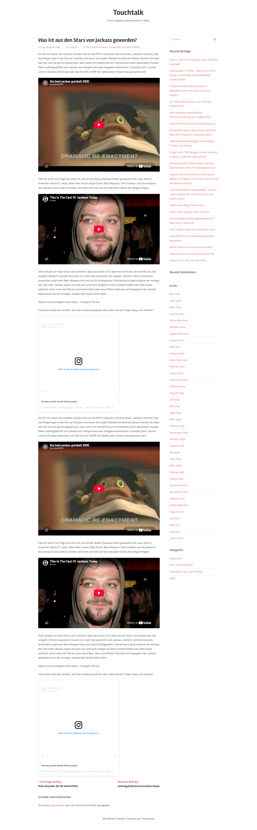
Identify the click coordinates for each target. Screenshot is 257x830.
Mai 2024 (175, 346)
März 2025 (175, 307)
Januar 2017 (176, 538)
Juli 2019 (175, 399)
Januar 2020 (177, 373)
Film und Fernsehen (96, 47)
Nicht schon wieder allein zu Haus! (190, 211)
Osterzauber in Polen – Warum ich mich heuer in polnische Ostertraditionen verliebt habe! (193, 75)
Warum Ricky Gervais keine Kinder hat (192, 253)
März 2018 (175, 465)
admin (74, 47)
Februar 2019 (177, 425)
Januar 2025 (176, 313)
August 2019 (177, 393)
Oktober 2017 (177, 498)
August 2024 (177, 340)
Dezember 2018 (179, 432)
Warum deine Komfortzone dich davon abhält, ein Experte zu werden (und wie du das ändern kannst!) (194, 179)
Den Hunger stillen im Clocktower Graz (192, 229)
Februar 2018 (177, 472)
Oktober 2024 (177, 326)
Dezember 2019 (179, 379)
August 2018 (177, 445)
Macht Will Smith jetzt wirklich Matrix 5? (193, 123)
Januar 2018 (176, 478)
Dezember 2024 (179, 320)
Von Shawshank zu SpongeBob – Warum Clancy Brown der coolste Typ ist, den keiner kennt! (193, 194)
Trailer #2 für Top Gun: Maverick (188, 260)
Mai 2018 (175, 452)
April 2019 (175, 412)
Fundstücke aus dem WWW (124, 47)
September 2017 (179, 505)
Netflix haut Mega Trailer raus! (187, 205)
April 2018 (175, 458)
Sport (173, 578)
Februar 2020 (177, 366)
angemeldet (57, 805)
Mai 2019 (175, 406)
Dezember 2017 (179, 485)
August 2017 (177, 511)
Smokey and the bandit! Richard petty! (59, 401)
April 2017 (175, 531)
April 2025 (175, 300)
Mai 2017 (175, 525)
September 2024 (179, 333)
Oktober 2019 (177, 386)
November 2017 (179, 492)
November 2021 (179, 360)
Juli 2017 (174, 518)
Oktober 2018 (177, 439)
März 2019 (175, 419)
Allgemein (176, 558)
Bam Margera (68, 407)
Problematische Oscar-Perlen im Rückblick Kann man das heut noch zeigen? (190, 91)
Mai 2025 (175, 293)
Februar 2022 (177, 353)
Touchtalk (128, 12)
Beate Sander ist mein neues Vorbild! (191, 247)
